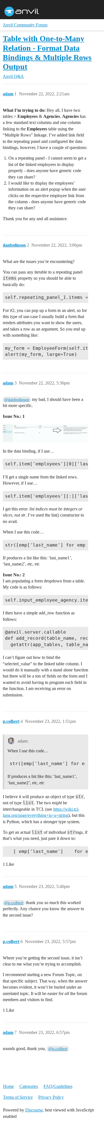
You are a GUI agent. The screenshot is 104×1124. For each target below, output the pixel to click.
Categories (28, 1086)
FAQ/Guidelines (58, 1086)
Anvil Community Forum (25, 25)
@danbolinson (16, 399)
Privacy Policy (51, 1097)
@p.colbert (13, 902)
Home (8, 1086)
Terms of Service (18, 1097)
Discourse (34, 1110)
